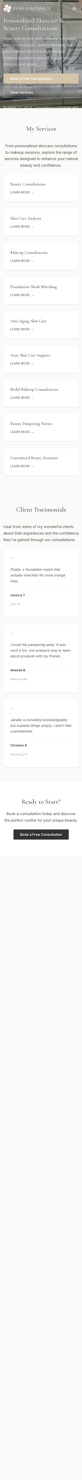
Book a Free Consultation (31, 78)
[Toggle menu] (74, 8)
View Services (21, 92)
